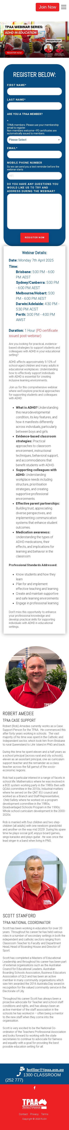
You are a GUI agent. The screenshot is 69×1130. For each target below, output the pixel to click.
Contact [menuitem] (23, 1114)
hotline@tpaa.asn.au (45, 1069)
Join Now (47, 7)
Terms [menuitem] (44, 1114)
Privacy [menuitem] (34, 1114)
